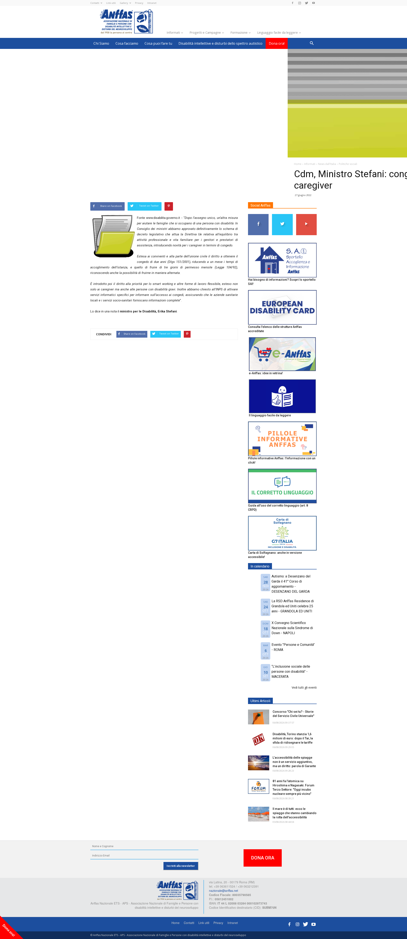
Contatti (94, 2)
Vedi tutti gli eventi (304, 687)
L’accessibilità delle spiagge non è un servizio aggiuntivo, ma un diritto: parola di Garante (294, 762)
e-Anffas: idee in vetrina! (266, 373)
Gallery (124, 2)
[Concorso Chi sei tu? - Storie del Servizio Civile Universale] (258, 717)
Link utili (111, 2)
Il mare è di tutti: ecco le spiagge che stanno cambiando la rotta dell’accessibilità (294, 813)
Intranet (151, 2)
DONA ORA (262, 857)
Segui (258, 215)
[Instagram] (299, 3)
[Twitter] (306, 3)
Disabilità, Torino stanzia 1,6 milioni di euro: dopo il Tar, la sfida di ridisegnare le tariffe (293, 738)
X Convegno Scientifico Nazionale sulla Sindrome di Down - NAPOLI (292, 628)
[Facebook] (292, 3)
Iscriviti (306, 215)
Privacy (139, 2)
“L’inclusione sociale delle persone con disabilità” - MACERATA (291, 671)
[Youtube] (313, 3)
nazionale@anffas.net (223, 890)
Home (175, 923)
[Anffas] (177, 890)
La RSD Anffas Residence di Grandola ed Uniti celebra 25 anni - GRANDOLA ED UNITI (293, 606)
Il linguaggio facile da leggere (270, 415)
